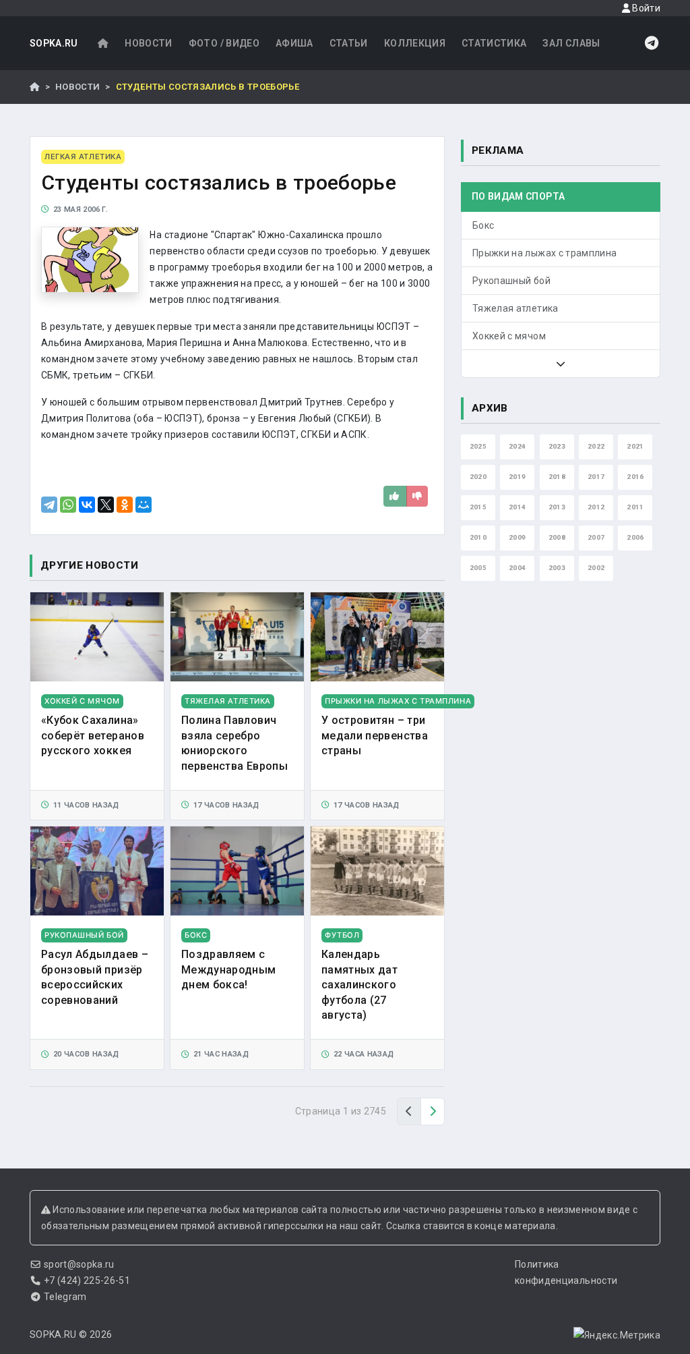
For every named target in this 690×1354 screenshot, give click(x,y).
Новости (148, 43)
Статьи (349, 43)
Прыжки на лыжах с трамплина (544, 253)
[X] (106, 505)
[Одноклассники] (125, 505)
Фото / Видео (224, 43)
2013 (556, 507)
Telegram (65, 1296)
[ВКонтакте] (87, 505)
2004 (517, 567)
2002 (596, 567)
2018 (556, 476)
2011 (635, 507)
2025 (478, 446)
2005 (478, 567)
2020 (478, 476)
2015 (478, 507)
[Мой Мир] (143, 505)
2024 (517, 446)
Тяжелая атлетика (515, 308)
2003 (556, 567)
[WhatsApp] (68, 505)
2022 (596, 446)
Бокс (483, 225)
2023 (556, 446)
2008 (556, 537)
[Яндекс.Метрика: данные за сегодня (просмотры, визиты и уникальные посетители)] (616, 1335)
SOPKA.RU (54, 43)
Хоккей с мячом (509, 336)
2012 (596, 507)
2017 (596, 476)
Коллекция (414, 43)
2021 (635, 446)
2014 (517, 507)
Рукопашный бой (511, 280)
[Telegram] (49, 505)
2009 (517, 537)
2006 (635, 537)
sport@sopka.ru (79, 1264)
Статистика (494, 43)
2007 (596, 537)
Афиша (294, 43)
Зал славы (571, 43)
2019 (517, 476)
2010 (478, 537)
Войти (645, 8)
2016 (635, 476)
